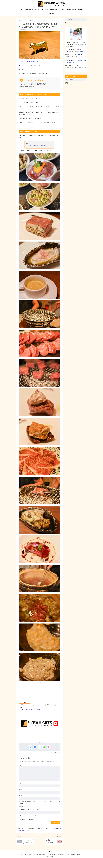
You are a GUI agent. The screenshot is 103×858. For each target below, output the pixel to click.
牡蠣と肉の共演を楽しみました (29, 86)
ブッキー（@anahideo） (32, 61)
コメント (21, 765)
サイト (20, 795)
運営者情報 (80, 9)
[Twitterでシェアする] (30, 747)
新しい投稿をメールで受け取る (28, 819)
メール (20, 789)
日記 (59, 752)
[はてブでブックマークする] (39, 747)
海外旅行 (46, 9)
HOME (52, 852)
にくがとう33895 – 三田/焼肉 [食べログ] (37, 145)
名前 (20, 783)
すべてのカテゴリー (29, 9)
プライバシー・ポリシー (71, 9)
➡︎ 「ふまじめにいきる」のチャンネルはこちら (31, 709)
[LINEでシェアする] (43, 747)
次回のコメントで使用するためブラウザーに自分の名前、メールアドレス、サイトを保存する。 (40, 802)
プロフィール (61, 9)
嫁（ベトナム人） (23, 65)
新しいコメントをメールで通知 (28, 815)
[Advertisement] (39, 692)
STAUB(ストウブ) (39, 9)
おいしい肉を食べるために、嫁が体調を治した (33, 84)
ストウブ (78, 54)
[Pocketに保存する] (48, 747)
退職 (82, 51)
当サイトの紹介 (53, 9)
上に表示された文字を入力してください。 (29, 809)
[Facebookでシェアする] (35, 747)
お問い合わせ (51, 13)
